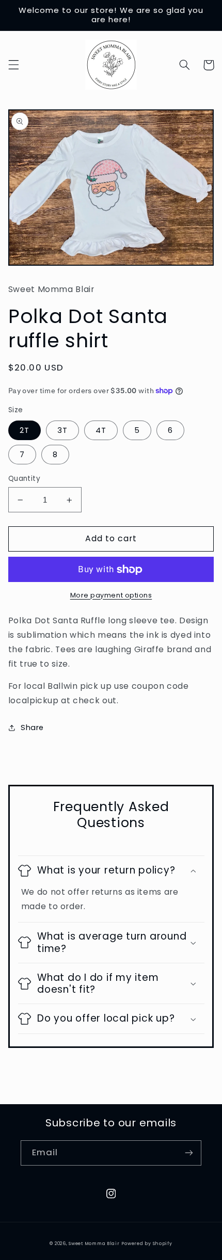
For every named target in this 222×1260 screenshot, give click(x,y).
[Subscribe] (189, 1153)
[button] (13, 65)
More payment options (111, 595)
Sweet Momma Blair (94, 1243)
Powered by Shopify (146, 1243)
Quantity (24, 478)
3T (62, 430)
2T (24, 430)
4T (101, 430)
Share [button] (32, 727)
